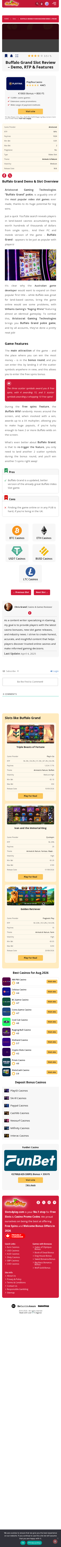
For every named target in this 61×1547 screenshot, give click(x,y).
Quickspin (50, 837)
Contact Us (12, 1286)
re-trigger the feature (30, 447)
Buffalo (51, 770)
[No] (57, 1538)
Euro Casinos (13, 1247)
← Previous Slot (21, 592)
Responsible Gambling (17, 1289)
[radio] (29, 56)
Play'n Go (50, 756)
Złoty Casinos (13, 1257)
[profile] (47, 4)
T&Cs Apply (31, 1185)
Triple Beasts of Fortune (30, 747)
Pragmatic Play (48, 918)
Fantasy (44, 851)
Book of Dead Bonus (44, 1252)
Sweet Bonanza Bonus (45, 1259)
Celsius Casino (19, 989)
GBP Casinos (13, 1260)
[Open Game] (17, 56)
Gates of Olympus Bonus (43, 1248)
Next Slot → (42, 592)
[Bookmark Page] (6, 56)
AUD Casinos (13, 1253)
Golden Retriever (30, 909)
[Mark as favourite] (11, 56)
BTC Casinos (16, 538)
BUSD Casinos (44, 558)
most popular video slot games (29, 199)
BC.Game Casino (20, 999)
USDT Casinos (17, 558)
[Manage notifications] (55, 1541)
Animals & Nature (49, 159)
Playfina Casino (34, 82)
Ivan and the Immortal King (30, 828)
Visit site (30, 111)
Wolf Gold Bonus (42, 1267)
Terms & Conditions (16, 1282)
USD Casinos (13, 1250)
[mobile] (54, 4)
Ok (23, 1543)
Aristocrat (53, 127)
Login (56, 671)
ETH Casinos (44, 538)
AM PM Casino (19, 979)
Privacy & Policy (14, 1279)
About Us (11, 1275)
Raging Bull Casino (21, 1029)
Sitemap (11, 1292)
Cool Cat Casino (20, 1019)
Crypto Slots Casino (21, 1049)
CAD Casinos (13, 1263)
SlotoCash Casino (20, 1070)
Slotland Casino (20, 1039)
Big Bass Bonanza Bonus (43, 1263)
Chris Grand (20, 607)
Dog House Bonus (43, 1255)
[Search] (37, 4)
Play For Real (30, 796)
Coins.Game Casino (21, 1009)
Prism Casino (18, 1060)
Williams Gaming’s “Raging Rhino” (25, 309)
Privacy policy (34, 1543)
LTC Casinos (30, 579)
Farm (52, 932)
